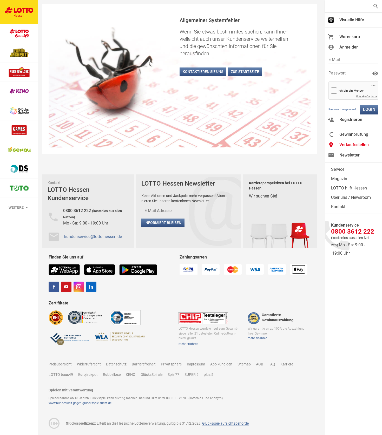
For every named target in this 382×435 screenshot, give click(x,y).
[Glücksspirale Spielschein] (19, 111)
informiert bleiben (162, 223)
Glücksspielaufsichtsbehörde (225, 423)
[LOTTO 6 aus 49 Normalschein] (19, 33)
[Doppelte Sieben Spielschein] (19, 169)
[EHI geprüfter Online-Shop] (56, 317)
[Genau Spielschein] (19, 149)
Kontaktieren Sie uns (203, 72)
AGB (259, 364)
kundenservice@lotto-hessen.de (93, 236)
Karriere (286, 364)
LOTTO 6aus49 (61, 374)
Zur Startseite (245, 72)
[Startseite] (19, 12)
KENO (130, 374)
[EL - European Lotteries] (69, 338)
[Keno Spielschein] (19, 91)
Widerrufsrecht (89, 364)
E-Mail (334, 59)
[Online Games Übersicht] (19, 130)
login (369, 109)
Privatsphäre (171, 364)
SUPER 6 (192, 374)
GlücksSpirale (151, 374)
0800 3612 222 (77, 210)
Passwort (337, 73)
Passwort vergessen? (342, 109)
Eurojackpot (88, 374)
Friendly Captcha (366, 96)
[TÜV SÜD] (125, 317)
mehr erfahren (188, 344)
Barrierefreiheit (144, 364)
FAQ (271, 364)
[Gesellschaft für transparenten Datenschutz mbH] (86, 317)
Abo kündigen (221, 364)
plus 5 (208, 374)
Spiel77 (173, 374)
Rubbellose (112, 374)
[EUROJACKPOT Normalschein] (19, 53)
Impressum (196, 364)
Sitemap (244, 364)
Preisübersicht (60, 364)
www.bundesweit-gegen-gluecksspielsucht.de (80, 403)
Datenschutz (116, 364)
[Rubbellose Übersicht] (19, 72)
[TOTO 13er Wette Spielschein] (19, 188)
